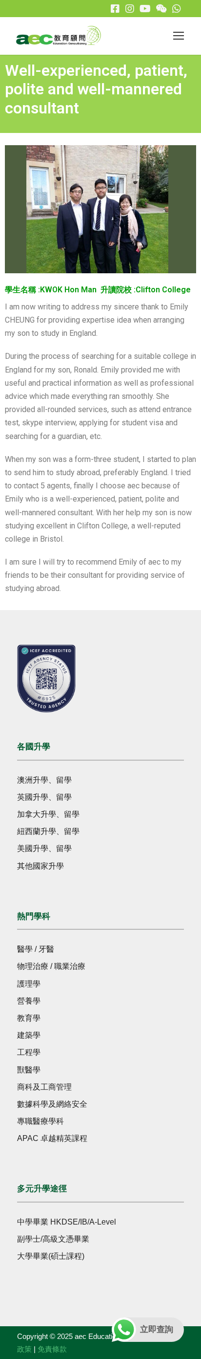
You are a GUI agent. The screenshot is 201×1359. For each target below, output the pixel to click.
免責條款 (52, 1349)
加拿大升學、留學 (48, 814)
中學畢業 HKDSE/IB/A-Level (66, 1222)
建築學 (28, 1035)
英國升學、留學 (44, 797)
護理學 (28, 984)
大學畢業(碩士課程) (50, 1256)
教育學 (28, 1018)
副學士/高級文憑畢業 (53, 1239)
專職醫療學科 (40, 1121)
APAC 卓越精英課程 (52, 1138)
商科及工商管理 (44, 1087)
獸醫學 (28, 1070)
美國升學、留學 (44, 848)
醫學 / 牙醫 (35, 949)
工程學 (28, 1052)
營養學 (28, 1001)
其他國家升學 (40, 866)
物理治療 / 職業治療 (51, 966)
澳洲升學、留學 (44, 780)
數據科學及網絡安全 (52, 1104)
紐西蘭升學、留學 (48, 831)
